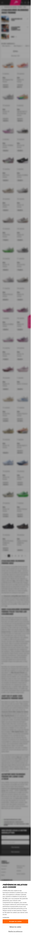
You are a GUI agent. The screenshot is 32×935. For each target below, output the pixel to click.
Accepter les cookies (15, 921)
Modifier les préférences (15, 931)
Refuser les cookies (15, 927)
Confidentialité (6, 917)
